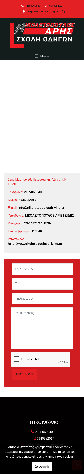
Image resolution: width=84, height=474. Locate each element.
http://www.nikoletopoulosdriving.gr (35, 243)
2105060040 (33, 5)
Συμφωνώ (42, 466)
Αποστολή (24, 374)
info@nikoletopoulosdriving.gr (41, 207)
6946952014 (56, 5)
